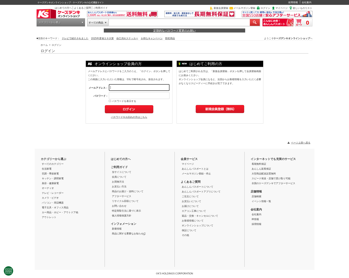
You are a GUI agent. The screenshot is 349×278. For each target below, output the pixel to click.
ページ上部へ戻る (300, 142)
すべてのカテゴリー (53, 164)
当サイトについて (121, 172)
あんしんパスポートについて (197, 186)
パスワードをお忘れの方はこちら (129, 117)
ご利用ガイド (100, 7)
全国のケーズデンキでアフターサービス (273, 183)
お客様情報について (193, 220)
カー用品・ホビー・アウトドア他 (60, 212)
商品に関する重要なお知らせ (127, 233)
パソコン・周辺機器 (53, 202)
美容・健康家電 (50, 183)
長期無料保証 (259, 164)
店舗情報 (256, 191)
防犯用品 (170, 38)
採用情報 (293, 2)
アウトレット (49, 217)
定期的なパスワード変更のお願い (174, 30)
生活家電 (47, 168)
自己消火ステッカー (127, 38)
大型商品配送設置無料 (264, 173)
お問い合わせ (119, 206)
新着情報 (117, 228)
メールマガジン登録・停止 (196, 173)
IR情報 (255, 219)
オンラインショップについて (197, 225)
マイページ (281, 8)
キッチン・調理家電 (53, 178)
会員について (119, 176)
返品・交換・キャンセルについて (200, 215)
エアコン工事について (194, 211)
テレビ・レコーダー (53, 193)
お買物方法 (118, 181)
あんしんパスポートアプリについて (201, 191)
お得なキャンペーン (152, 38)
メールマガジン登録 (244, 8)
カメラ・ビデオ (50, 197)
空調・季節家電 (50, 173)
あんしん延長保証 (261, 168)
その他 (185, 235)
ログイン (265, 8)
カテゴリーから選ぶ (50, 22)
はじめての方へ (63, 7)
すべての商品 (96, 22)
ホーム (44, 45)
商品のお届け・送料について (127, 191)
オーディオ (48, 188)
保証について (189, 230)
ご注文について (190, 196)
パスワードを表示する (124, 101)
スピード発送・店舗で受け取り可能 (271, 178)
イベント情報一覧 (261, 201)
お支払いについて (191, 201)
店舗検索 (256, 196)
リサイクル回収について (125, 201)
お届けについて (190, 206)
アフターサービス (121, 196)
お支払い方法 (119, 186)
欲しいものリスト (302, 8)
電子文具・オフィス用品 (55, 207)
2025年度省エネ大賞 (102, 38)
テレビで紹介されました (75, 38)
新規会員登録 (221, 8)
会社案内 (306, 2)
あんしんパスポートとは (195, 168)
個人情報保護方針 (121, 215)
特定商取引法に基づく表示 (126, 210)
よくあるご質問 (82, 7)
